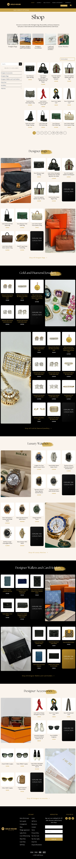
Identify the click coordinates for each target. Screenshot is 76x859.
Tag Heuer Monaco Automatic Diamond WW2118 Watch (68, 467)
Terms (33, 830)
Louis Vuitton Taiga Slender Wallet (39, 642)
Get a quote (23, 821)
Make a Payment (57, 2)
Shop (32, 2)
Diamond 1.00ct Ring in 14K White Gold (68, 373)
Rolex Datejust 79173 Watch (22, 542)
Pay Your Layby (36, 839)
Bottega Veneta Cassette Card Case (7, 590)
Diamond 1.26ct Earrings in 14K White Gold (7, 321)
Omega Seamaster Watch (37, 518)
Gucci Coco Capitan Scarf (56, 101)
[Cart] (70, 5)
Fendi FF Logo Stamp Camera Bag (22, 246)
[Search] (20, 64)
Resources (34, 824)
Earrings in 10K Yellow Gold (39, 418)
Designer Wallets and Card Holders (10, 79)
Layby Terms (23, 833)
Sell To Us (34, 821)
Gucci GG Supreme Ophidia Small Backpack (56, 77)
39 (57, 133)
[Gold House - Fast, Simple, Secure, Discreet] (14, 4)
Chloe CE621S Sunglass (7, 788)
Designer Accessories (7, 73)
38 (53, 133)
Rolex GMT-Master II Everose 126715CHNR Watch (7, 519)
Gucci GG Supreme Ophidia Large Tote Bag (69, 77)
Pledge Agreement (25, 830)
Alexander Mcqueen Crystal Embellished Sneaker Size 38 (39, 737)
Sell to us (46, 2)
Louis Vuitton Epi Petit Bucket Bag (43, 124)
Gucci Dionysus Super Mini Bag (30, 76)
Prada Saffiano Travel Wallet (7, 614)
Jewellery (3, 85)
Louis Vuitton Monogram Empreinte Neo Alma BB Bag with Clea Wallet (43, 79)
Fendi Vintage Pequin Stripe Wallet (54, 642)
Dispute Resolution (37, 844)
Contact (68, 2)
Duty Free (3, 82)
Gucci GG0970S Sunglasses (54, 736)
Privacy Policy (35, 833)
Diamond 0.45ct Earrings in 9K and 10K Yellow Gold (7, 296)
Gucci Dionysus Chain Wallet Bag (56, 124)
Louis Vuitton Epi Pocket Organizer (39, 665)
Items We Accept (24, 818)
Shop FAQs (23, 839)
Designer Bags (5, 76)
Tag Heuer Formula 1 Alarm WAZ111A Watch (54, 490)
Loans (39, 2)
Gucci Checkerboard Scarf (69, 101)
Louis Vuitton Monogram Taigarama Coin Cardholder (22, 591)
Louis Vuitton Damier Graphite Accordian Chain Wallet (22, 615)
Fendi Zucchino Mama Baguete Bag (30, 101)
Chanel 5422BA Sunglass (7, 763)
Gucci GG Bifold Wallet (68, 642)
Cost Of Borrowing (25, 836)
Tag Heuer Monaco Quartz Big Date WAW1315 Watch (39, 491)
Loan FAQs (23, 842)
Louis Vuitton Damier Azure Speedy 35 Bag (69, 124)
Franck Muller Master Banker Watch (54, 466)
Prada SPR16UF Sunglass (22, 763)
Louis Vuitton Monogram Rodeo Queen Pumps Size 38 (37, 765)
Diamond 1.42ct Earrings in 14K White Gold (39, 395)
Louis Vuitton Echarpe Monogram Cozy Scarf (43, 102)
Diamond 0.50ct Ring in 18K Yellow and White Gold (22, 296)
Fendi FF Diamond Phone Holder (22, 788)
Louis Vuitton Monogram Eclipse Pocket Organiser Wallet (37, 591)
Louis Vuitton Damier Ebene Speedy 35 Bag (7, 246)
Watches (3, 88)
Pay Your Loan (35, 836)
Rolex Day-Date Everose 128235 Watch (22, 518)
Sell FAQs (22, 844)
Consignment (23, 824)
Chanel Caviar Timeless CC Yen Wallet (53, 665)
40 (61, 133)
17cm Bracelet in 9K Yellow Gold (68, 395)
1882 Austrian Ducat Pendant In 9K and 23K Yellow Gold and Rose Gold (36, 297)
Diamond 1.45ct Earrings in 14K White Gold (53, 395)
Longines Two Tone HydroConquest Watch (39, 466)
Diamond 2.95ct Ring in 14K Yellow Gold (53, 418)
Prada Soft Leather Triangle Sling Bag (30, 124)
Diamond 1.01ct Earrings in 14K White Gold (22, 321)
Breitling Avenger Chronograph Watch (7, 542)
